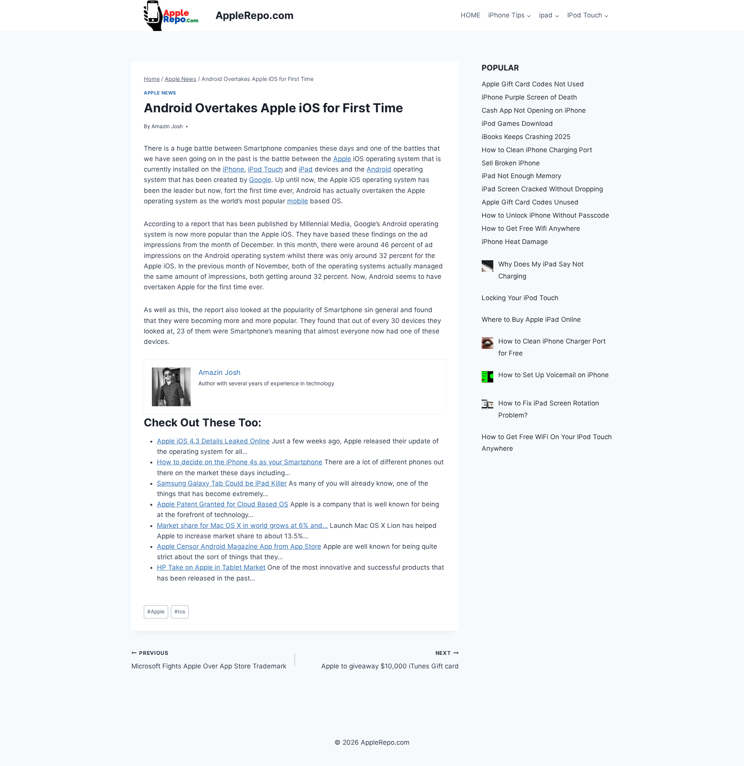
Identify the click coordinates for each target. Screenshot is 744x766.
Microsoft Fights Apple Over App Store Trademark (208, 660)
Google (260, 180)
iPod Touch (265, 169)
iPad (306, 169)
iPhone (233, 169)
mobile (297, 201)
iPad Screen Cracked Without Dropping (542, 189)
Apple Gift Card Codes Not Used (533, 84)
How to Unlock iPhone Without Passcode (545, 215)
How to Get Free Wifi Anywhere (531, 228)
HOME (470, 15)
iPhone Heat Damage (515, 242)
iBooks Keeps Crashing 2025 (526, 137)
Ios (179, 611)
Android (379, 169)
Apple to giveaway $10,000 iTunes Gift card (389, 660)
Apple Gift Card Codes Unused (530, 202)
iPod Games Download (517, 123)
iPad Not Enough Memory (521, 176)
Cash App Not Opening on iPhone (534, 110)
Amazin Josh (167, 126)
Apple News (160, 93)
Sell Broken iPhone (511, 163)
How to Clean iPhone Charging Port (537, 150)
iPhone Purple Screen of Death (529, 97)
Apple (342, 159)
